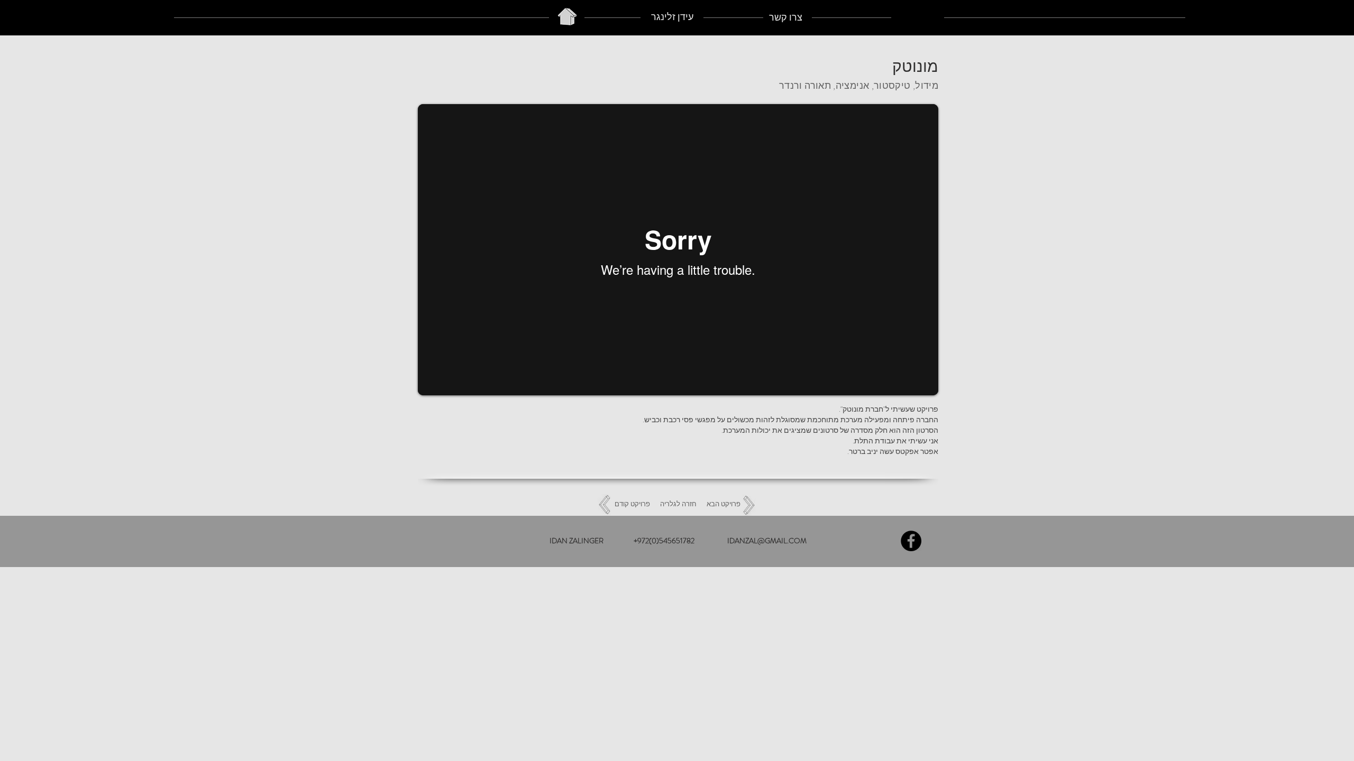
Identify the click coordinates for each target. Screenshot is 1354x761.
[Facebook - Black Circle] (911, 541)
